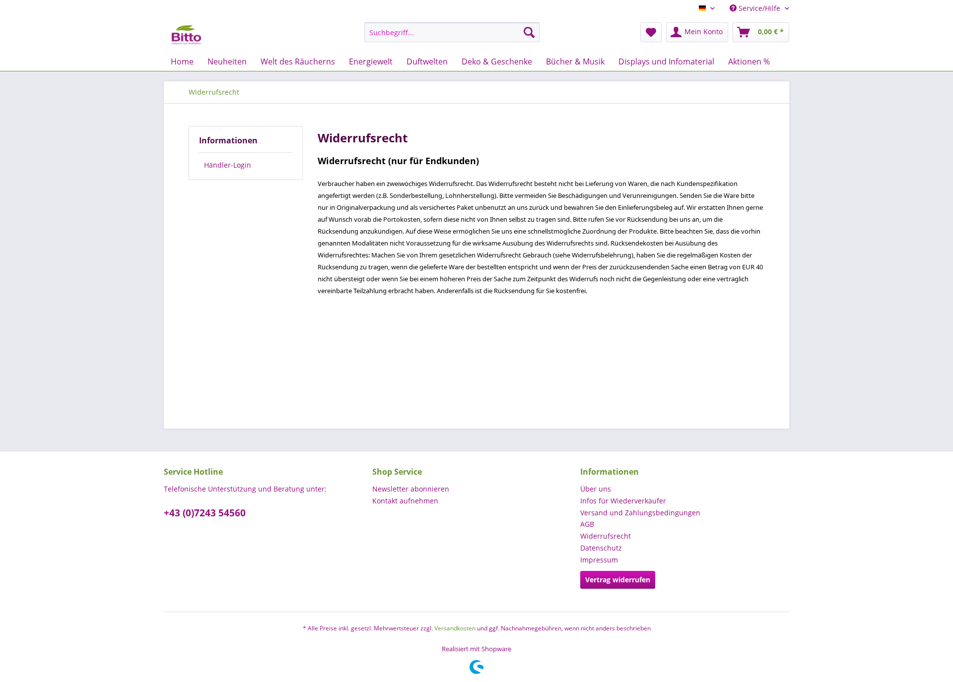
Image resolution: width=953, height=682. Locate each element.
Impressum (599, 559)
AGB (587, 524)
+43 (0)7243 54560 (205, 512)
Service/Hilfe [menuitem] (759, 8)
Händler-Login (227, 165)
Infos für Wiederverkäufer (623, 500)
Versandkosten (455, 628)
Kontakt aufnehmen (405, 500)
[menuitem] (452, 32)
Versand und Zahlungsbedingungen (640, 512)
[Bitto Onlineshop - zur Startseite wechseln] (186, 34)
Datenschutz (601, 548)
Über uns (595, 489)
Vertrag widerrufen (617, 579)
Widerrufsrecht (605, 536)
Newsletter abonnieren (410, 489)
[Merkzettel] (651, 32)
